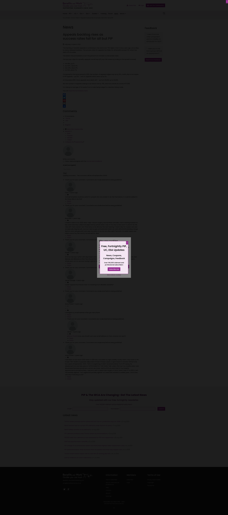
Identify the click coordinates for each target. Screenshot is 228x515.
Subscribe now (114, 269)
